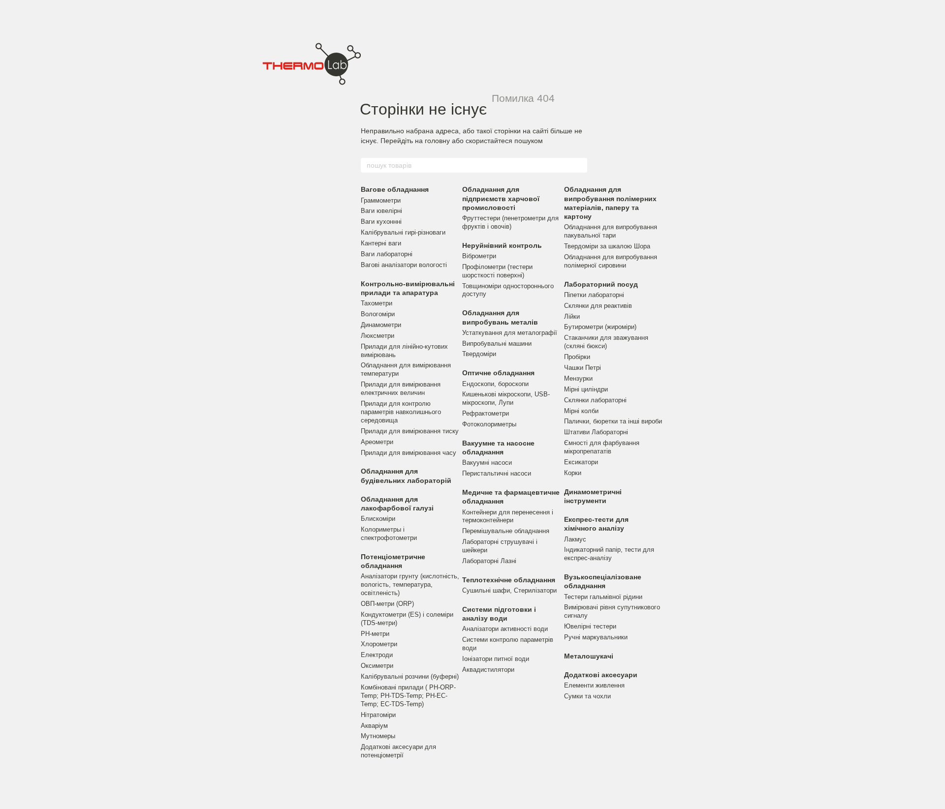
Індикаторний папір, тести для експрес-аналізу (609, 554)
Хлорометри (379, 644)
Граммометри (381, 200)
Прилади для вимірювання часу (408, 452)
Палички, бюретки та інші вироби (613, 421)
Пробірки (577, 356)
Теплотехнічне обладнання (508, 580)
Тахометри (376, 303)
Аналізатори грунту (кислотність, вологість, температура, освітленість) (410, 584)
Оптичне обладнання (498, 373)
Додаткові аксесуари (600, 675)
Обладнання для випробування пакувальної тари (610, 231)
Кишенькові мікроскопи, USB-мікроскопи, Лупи (506, 398)
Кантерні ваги (381, 243)
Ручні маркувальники (596, 637)
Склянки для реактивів (598, 305)
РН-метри (375, 633)
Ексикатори (581, 462)
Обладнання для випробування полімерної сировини (610, 261)
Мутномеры (378, 736)
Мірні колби (581, 411)
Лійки (572, 316)
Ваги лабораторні (386, 254)
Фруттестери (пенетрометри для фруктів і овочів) (510, 222)
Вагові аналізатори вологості (404, 265)
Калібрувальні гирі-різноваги (403, 232)
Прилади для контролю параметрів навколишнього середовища (401, 412)
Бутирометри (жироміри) (600, 326)
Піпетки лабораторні (594, 295)
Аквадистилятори (488, 669)
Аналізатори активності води (505, 628)
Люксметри (377, 335)
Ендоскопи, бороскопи (495, 384)
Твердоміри (479, 354)
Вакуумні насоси (487, 462)
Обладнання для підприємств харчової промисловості (500, 198)
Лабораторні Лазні (489, 561)
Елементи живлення (594, 685)
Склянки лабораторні (595, 400)
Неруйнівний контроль (502, 245)
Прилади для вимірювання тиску (410, 431)
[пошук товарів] (579, 165)
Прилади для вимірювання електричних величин (401, 388)
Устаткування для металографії (509, 332)
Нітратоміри (378, 715)
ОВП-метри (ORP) (387, 603)
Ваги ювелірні (381, 210)
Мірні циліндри (586, 389)
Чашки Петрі (582, 367)
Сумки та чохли (587, 696)
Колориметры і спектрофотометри (389, 533)
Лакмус (575, 539)
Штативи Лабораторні (596, 432)
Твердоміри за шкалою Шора (607, 246)
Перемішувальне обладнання (505, 531)
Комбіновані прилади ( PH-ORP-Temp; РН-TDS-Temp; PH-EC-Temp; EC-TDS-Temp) (408, 696)
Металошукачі (588, 656)
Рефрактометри (485, 413)
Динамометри (381, 325)
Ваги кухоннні (381, 221)
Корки (572, 473)
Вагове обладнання (395, 189)
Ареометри (377, 442)
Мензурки (578, 378)
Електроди (377, 655)
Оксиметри (377, 665)
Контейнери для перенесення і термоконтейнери (507, 516)
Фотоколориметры (489, 424)
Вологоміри (378, 314)
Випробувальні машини (497, 343)
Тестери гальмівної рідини (603, 596)
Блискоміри (378, 518)
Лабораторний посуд (601, 284)
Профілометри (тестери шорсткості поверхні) (497, 271)
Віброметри (479, 256)
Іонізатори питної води (495, 658)
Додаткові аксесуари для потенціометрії (398, 751)
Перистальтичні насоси (496, 473)
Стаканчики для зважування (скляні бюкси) (606, 342)
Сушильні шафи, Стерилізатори (509, 590)
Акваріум (374, 725)
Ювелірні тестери (590, 626)
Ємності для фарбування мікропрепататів (601, 447)
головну (437, 141)
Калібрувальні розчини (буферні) (410, 676)
